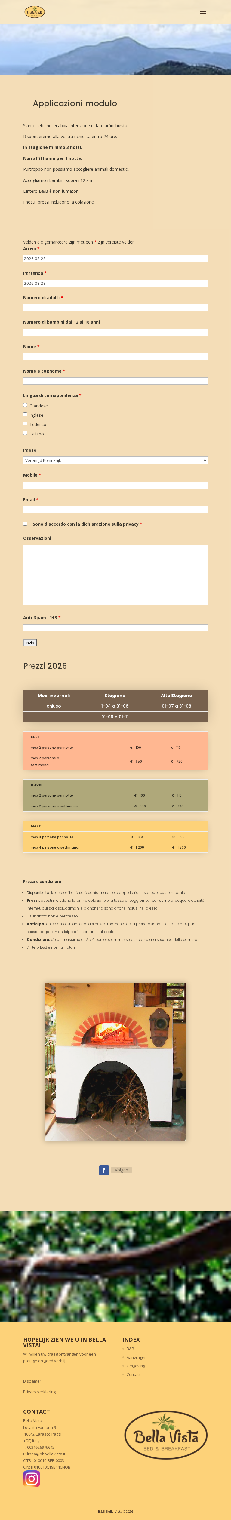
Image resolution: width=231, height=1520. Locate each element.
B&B (130, 1348)
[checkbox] (25, 405)
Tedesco (37, 424)
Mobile (32, 475)
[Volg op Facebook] (104, 1170)
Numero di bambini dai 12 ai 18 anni (61, 322)
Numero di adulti (43, 297)
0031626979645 (40, 1447)
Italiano (36, 434)
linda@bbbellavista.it (46, 1454)
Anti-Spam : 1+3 (42, 617)
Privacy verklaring (39, 1391)
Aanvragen (137, 1357)
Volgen (121, 1170)
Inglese (36, 415)
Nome (31, 346)
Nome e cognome (44, 371)
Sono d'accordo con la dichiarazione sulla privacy (87, 524)
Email (30, 499)
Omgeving (136, 1365)
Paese (29, 450)
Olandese (38, 406)
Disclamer (32, 1381)
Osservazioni (37, 538)
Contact (133, 1374)
